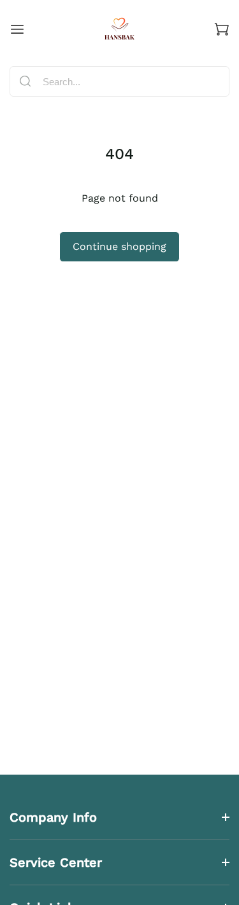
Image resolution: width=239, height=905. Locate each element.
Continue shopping (119, 246)
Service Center (56, 862)
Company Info (53, 817)
